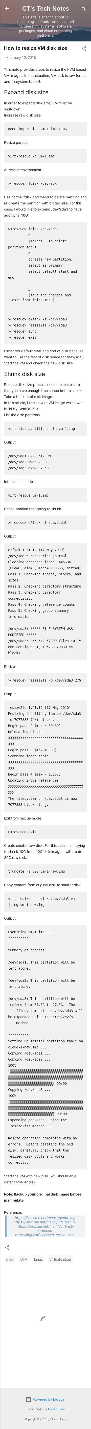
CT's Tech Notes (45, 8)
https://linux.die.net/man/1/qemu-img (45, 1217)
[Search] (84, 10)
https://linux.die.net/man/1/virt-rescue (45, 1222)
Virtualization (60, 1259)
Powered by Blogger (49, 1399)
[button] (84, 49)
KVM (24, 1259)
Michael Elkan (56, 1409)
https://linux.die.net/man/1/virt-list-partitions (45, 1228)
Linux (38, 1259)
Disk (9, 1259)
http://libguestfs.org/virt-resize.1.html (45, 1235)
